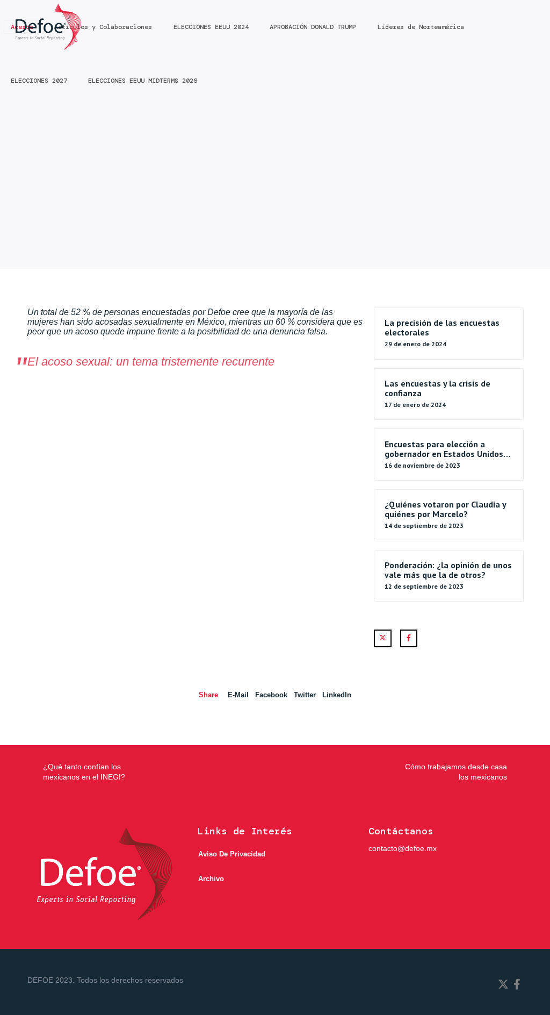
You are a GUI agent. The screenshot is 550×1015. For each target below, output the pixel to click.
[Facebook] (409, 638)
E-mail (238, 695)
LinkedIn (336, 695)
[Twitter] (383, 638)
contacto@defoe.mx (402, 848)
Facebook (271, 695)
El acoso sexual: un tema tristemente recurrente (150, 361)
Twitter (305, 695)
